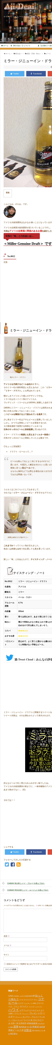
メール (7, 945)
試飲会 (28, 1030)
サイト (6, 955)
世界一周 (14, 1023)
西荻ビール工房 (16, 1030)
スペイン (24, 1006)
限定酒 (13, 1034)
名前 (7, 936)
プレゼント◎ (35, 1013)
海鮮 (11, 1027)
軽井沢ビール (39, 1030)
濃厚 (15, 1026)
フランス (18, 1013)
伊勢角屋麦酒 (31, 1023)
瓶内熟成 (22, 1027)
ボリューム (18, 1017)
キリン (36, 999)
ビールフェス (34, 1010)
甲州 (28, 1027)
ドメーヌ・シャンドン (35, 1006)
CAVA (10, 996)
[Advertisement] (26, 290)
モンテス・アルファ (30, 1017)
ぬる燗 (32, 996)
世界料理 (22, 1023)
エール (21, 999)
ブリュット (25, 1013)
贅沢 (33, 1030)
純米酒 (42, 1027)
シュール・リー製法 (30, 1003)
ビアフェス (24, 1010)
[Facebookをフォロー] (13, 865)
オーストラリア (28, 999)
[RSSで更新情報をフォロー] (18, 865)
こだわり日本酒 (24, 996)
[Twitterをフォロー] (7, 865)
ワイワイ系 (27, 1020)
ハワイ (13, 1010)
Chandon (16, 996)
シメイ (21, 1003)
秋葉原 (35, 1026)
